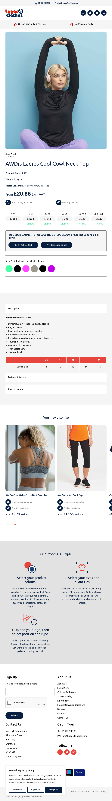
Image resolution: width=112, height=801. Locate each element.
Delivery (61, 709)
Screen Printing (64, 696)
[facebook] (60, 752)
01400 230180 (25, 245)
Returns (61, 713)
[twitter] (67, 752)
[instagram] (73, 752)
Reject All (35, 790)
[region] (35, 781)
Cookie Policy (100, 791)
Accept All (53, 790)
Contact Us (62, 717)
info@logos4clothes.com (74, 736)
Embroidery (63, 700)
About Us (62, 683)
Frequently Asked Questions (71, 705)
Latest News (63, 688)
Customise (17, 790)
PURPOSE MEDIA (33, 796)
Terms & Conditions (81, 791)
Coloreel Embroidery (67, 692)
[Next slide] (15, 524)
